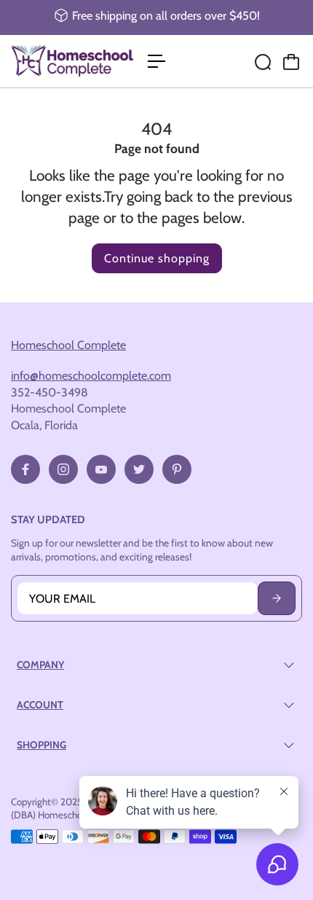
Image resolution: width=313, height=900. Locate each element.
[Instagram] (63, 469)
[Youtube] (101, 469)
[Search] (263, 62)
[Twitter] (139, 469)
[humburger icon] (156, 61)
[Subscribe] (277, 598)
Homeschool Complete (68, 344)
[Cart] (291, 62)
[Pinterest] (176, 469)
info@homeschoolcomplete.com (91, 375)
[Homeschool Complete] (72, 61)
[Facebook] (25, 469)
